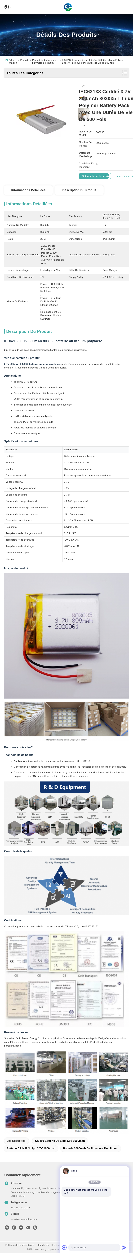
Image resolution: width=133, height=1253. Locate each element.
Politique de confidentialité (19, 1245)
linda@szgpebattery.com (24, 1219)
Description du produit (79, 190)
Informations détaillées (28, 190)
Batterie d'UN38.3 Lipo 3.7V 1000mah (31, 1148)
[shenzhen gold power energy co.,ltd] (68, 7)
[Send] (124, 1247)
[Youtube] (21, 1228)
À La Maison (13, 61)
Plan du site (43, 1245)
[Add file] (64, 1247)
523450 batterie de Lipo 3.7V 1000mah (60, 1140)
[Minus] (124, 1171)
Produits (24, 60)
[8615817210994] (28, 1228)
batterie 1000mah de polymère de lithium (90, 1148)
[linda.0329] (35, 1228)
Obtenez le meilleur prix (95, 176)
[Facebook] (13, 1228)
